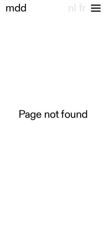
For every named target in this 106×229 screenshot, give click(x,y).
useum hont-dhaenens (16, 8)
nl (72, 8)
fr (82, 8)
